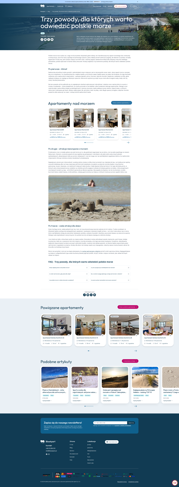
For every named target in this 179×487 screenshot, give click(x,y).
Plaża (42, 33)
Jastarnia (90, 447)
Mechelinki (46, 395)
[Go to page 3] (87, 142)
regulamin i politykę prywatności (122, 425)
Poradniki (76, 395)
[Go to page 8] (92, 142)
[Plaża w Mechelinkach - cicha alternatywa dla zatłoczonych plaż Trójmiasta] (55, 384)
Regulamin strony (122, 482)
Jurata (89, 444)
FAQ (71, 460)
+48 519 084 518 (50, 448)
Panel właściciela (113, 442)
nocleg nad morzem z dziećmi (91, 251)
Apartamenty (50, 6)
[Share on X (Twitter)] (48, 39)
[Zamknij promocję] (137, 2)
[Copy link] (42, 39)
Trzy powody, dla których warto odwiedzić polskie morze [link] (66, 11)
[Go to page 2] (86, 142)
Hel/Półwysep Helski (138, 395)
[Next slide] (128, 142)
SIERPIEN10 (96, 1)
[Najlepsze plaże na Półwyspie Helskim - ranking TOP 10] (145, 384)
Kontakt (110, 6)
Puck (165, 395)
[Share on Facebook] (52, 39)
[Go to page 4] (88, 142)
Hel (88, 454)
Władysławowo (91, 451)
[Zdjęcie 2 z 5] (58, 126)
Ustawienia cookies (133, 482)
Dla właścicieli (97, 6)
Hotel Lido (60, 6)
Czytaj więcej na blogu (129, 361)
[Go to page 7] (91, 142)
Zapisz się (131, 423)
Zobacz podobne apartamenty (121, 103)
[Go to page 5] (89, 142)
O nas (104, 6)
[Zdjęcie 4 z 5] (60, 126)
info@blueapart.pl (51, 451)
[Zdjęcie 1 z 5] (57, 126)
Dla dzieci (87, 395)
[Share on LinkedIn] (45, 39)
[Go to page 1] (88, 350)
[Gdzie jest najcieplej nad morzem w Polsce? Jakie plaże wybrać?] (115, 384)
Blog (49, 11)
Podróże (117, 395)
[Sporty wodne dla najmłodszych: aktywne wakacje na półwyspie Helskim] (85, 384)
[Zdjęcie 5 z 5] (61, 126)
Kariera (72, 451)
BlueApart (43, 11)
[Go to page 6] (90, 142)
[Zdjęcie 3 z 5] (59, 126)
